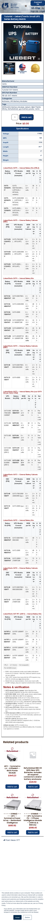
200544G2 (6, 107)
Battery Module (17, 107)
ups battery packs (26, 109)
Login (42, 11)
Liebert (27, 107)
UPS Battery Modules (18, 101)
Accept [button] (17, 917)
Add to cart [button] (12, 786)
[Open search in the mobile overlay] (43, 9)
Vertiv (4, 84)
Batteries (5, 101)
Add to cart (26, 117)
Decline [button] (27, 917)
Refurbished (13, 109)
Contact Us (38, 3)
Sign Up (34, 11)
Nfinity (4, 109)
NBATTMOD (36, 107)
